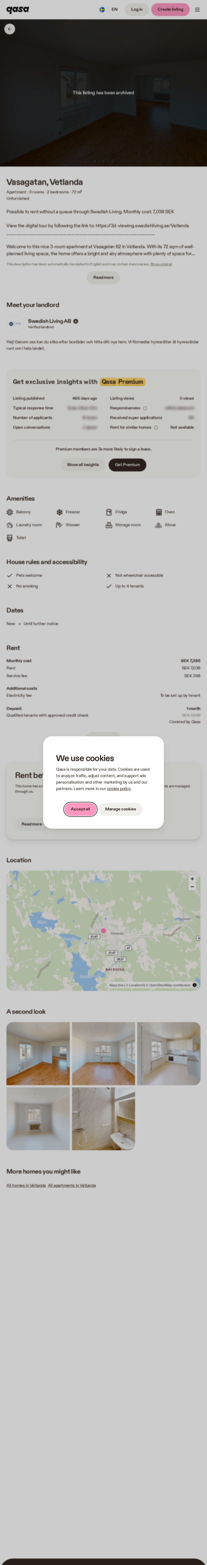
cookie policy (118, 789)
